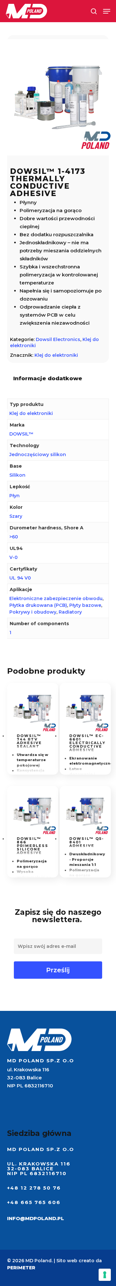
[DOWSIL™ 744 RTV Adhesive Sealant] (32, 708)
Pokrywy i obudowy (32, 612)
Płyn (14, 496)
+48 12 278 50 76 (34, 1188)
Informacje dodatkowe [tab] (47, 378)
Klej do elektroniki (56, 355)
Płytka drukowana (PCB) (38, 605)
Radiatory (70, 612)
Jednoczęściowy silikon (37, 454)
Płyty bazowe (85, 605)
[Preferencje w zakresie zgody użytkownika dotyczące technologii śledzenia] (105, 1275)
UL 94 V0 (20, 578)
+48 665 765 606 (34, 1202)
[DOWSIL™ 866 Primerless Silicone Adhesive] (32, 811)
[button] (106, 11)
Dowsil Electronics (58, 339)
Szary (15, 516)
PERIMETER (21, 1268)
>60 (13, 537)
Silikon (17, 475)
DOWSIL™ (21, 434)
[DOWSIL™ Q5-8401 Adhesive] (85, 811)
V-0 (13, 557)
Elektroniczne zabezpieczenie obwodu (55, 598)
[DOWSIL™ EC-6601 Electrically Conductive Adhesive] (85, 708)
